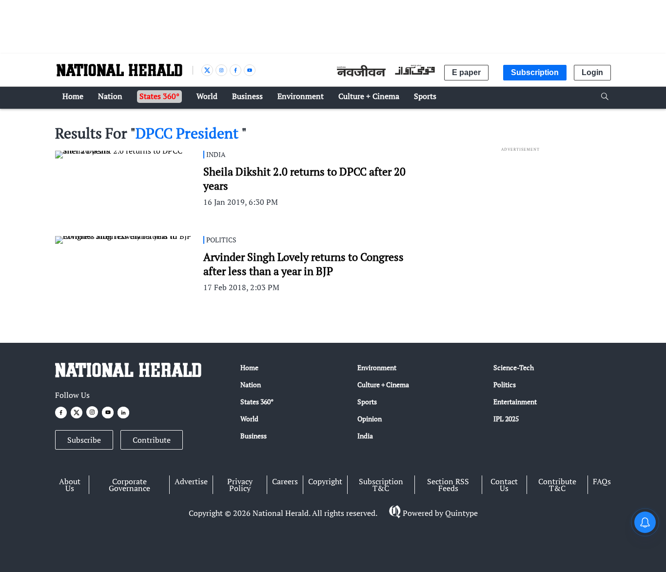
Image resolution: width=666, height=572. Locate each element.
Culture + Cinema (383, 384)
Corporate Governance (129, 484)
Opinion (369, 418)
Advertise (191, 481)
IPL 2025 (506, 418)
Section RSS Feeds (448, 484)
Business (253, 435)
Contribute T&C (557, 484)
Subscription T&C (381, 484)
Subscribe (84, 439)
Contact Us (504, 484)
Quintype (461, 513)
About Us (69, 484)
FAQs (602, 481)
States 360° (257, 401)
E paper (466, 72)
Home (249, 367)
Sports (367, 401)
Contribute (152, 439)
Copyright (325, 481)
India (365, 435)
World (249, 418)
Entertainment (515, 401)
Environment (376, 367)
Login (592, 72)
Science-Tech (513, 367)
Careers (285, 481)
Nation (250, 384)
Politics (504, 384)
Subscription (535, 72)
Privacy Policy (240, 484)
